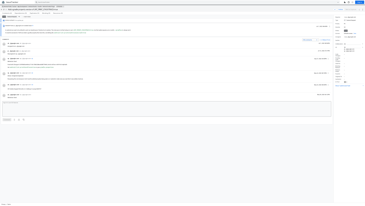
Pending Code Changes (337, 59)
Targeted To (338, 76)
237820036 (59, 6)
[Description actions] (329, 26)
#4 (32, 84)
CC (336, 47)
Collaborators (339, 44)
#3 (32, 73)
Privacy (3, 204)
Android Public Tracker (10, 6)
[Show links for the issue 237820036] (63, 7)
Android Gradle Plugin (49, 6)
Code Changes (337, 55)
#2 (32, 58)
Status (337, 30)
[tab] (7, 13)
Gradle (40, 6)
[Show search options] (338, 2)
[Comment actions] (328, 58)
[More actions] (362, 9)
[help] (349, 2)
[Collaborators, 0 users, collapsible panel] (353, 44)
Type (336, 20)
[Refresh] (4, 9)
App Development (22, 6)
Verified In (338, 79)
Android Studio (33, 6)
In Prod (337, 82)
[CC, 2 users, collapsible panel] (353, 47)
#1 (32, 25)
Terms (9, 204)
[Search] (36, 2)
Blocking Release (337, 66)
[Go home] (1, 9)
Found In (337, 74)
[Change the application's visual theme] (345, 2)
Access (337, 33)
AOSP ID (337, 63)
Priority (337, 23)
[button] (349, 20)
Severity (337, 27)
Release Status (337, 70)
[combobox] (187, 2)
